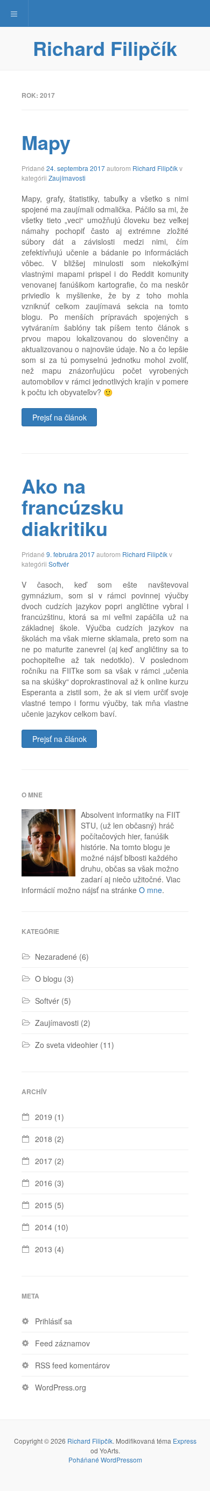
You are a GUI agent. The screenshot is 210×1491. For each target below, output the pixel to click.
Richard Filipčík (105, 48)
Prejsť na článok (59, 417)
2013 (43, 1249)
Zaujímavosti (67, 177)
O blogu (48, 978)
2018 (43, 1138)
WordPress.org (60, 1387)
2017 (43, 1160)
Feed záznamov (62, 1343)
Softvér (58, 563)
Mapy (46, 142)
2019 (43, 1116)
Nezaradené (56, 956)
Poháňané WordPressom (105, 1459)
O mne (150, 889)
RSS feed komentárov (72, 1365)
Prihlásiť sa (53, 1321)
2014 (43, 1227)
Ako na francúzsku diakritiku (73, 507)
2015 (43, 1205)
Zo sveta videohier (66, 1044)
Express (185, 1440)
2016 (43, 1183)
